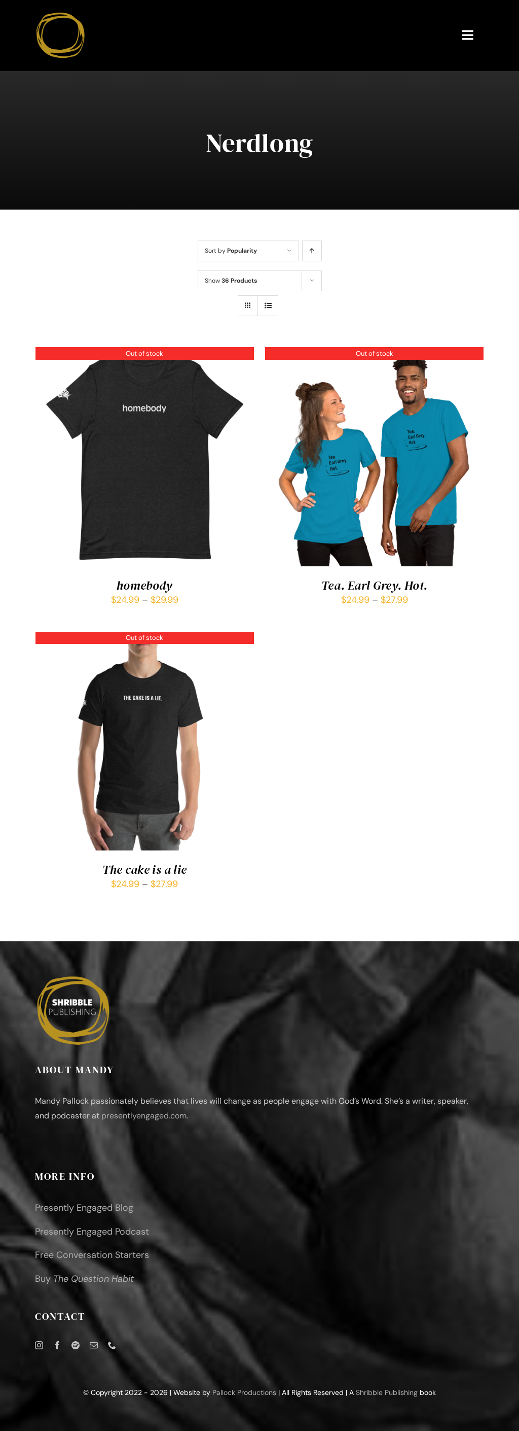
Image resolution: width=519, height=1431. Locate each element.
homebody (145, 585)
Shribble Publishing (387, 1392)
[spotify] (75, 1345)
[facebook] (57, 1345)
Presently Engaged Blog (84, 1208)
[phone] (112, 1345)
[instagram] (39, 1345)
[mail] (94, 1345)
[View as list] (268, 306)
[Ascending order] (312, 251)
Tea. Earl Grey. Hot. (374, 585)
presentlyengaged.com (144, 1115)
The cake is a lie (144, 869)
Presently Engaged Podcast (92, 1231)
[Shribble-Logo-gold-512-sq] (60, 15)
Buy (84, 1279)
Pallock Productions (244, 1392)
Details (144, 458)
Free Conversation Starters (92, 1255)
